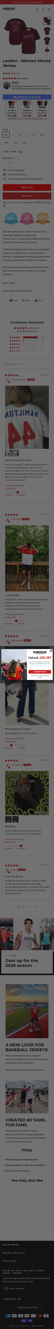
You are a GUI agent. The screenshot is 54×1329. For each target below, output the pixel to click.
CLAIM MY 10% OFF (40, 672)
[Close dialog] (51, 651)
